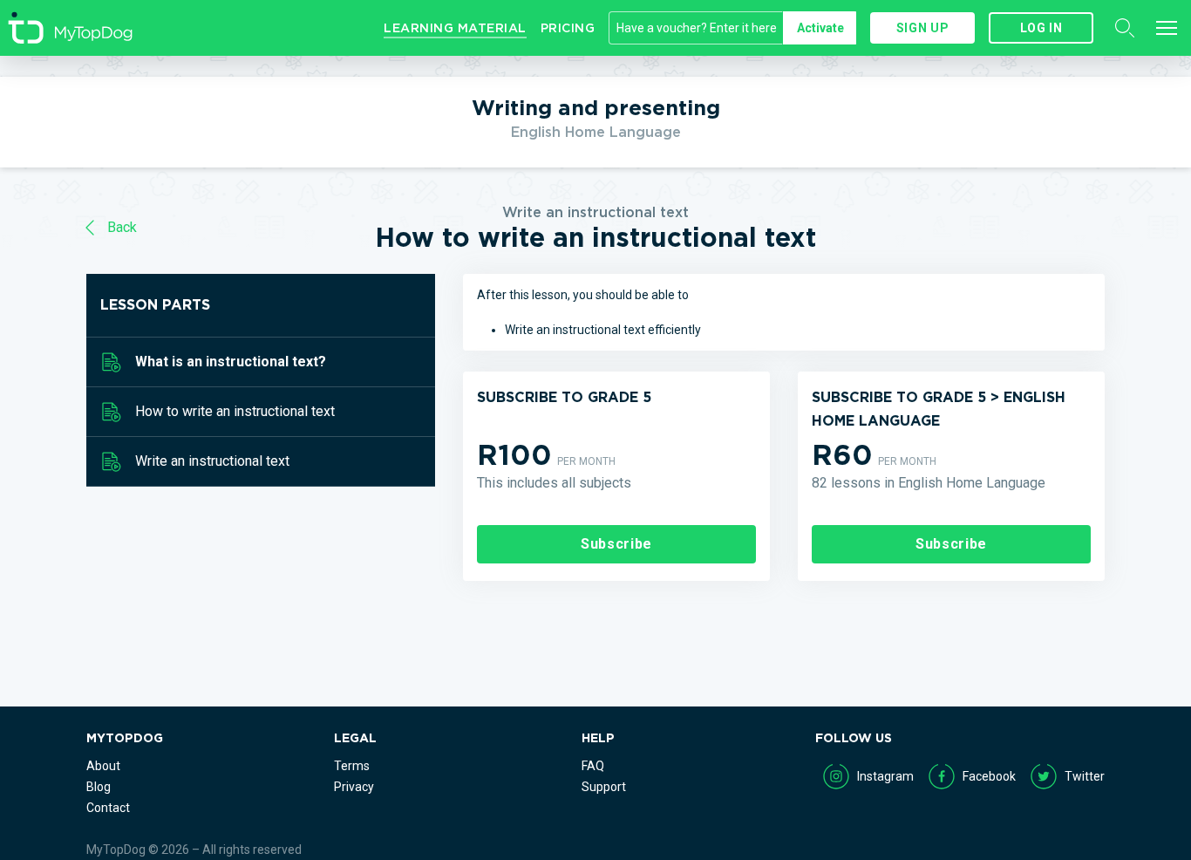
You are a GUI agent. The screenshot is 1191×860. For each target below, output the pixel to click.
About (103, 766)
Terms (352, 766)
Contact (108, 808)
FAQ (593, 766)
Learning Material (455, 28)
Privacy (354, 787)
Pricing (568, 28)
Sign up (922, 28)
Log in (1041, 28)
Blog (98, 787)
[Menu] (1166, 27)
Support (604, 787)
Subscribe (616, 544)
